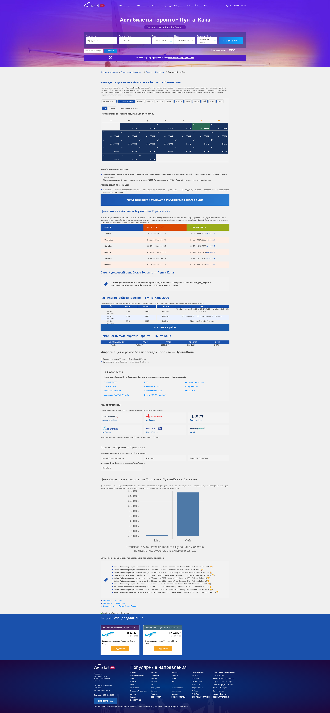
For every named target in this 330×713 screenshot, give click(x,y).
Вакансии (97, 681)
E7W (146, 382)
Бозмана (154, 691)
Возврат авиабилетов (102, 679)
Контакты (209, 6)
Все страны (135, 700)
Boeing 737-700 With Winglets (116, 395)
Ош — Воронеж (218, 691)
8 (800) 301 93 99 (238, 5)
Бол (172, 685)
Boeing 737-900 (110, 382)
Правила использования (103, 685)
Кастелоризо (176, 691)
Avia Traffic (196, 679)
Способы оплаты (100, 676)
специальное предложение (181, 58)
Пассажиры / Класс (204, 36)
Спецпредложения (128, 6)
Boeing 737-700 (191, 386)
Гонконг (133, 672)
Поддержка (180, 6)
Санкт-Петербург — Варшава (223, 685)
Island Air (195, 675)
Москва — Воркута (219, 694)
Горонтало (155, 675)
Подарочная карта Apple (163, 6)
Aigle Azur (195, 694)
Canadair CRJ (110, 386)
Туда (154, 36)
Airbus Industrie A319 (153, 391)
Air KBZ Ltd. (196, 685)
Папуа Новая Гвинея (137, 675)
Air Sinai (195, 691)
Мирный (174, 672)
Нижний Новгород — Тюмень (223, 679)
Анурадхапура (156, 688)
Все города (156, 697)
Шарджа (174, 694)
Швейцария (134, 688)
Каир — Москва (218, 675)
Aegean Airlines (197, 688)
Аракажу (154, 694)
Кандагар (174, 675)
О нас (190, 6)
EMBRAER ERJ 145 (112, 391)
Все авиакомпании (201, 697)
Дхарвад (154, 682)
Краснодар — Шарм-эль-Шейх (224, 672)
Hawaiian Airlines (198, 672)
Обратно (177, 36)
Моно (173, 682)
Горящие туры (144, 6)
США (132, 685)
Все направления (221, 697)
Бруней (133, 697)
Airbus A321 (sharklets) (194, 382)
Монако (133, 682)
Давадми (154, 679)
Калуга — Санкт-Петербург (223, 682)
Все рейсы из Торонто (112, 600)
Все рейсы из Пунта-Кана (114, 603)
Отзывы (199, 6)
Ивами (173, 679)
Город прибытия (125, 36)
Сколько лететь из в (120, 606)
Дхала (153, 685)
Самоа (132, 679)
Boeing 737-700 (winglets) (155, 395)
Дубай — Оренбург (219, 688)
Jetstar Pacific (197, 682)
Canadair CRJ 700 (152, 386)
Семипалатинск (177, 688)
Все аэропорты (178, 697)
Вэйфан (154, 672)
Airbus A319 (190, 391)
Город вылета (91, 36)
